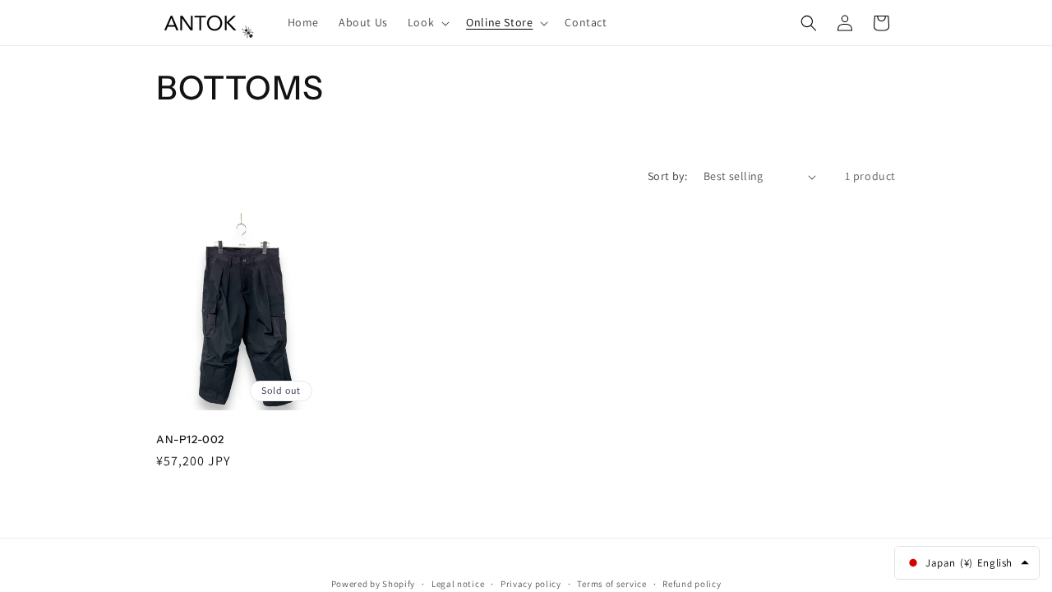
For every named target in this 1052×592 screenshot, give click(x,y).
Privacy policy (531, 583)
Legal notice (457, 583)
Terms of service (611, 583)
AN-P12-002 (190, 439)
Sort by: (667, 176)
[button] (427, 22)
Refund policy (691, 583)
